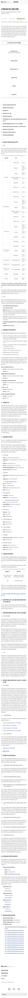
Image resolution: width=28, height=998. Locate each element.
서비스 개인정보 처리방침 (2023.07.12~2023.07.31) (14, 947)
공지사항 (3, 978)
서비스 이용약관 (4, 18)
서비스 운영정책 (12, 18)
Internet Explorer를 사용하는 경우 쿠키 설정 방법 (12, 722)
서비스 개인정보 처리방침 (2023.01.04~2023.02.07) (14, 936)
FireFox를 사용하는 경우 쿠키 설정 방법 (10, 728)
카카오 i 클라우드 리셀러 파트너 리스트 (12, 500)
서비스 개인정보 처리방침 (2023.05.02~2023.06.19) (14, 943)
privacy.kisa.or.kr (8, 890)
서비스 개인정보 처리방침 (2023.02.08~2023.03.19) (14, 938)
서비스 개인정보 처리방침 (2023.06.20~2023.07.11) (14, 945)
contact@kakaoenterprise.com (14, 874)
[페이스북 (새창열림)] (14, 989)
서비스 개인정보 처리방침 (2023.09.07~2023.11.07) (14, 951)
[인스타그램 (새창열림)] (19, 989)
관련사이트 (4, 994)
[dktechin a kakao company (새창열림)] (8, 966)
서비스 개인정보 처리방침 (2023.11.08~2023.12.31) (14, 953)
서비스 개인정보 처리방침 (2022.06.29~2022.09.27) (14, 930)
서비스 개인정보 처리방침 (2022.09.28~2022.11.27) (14, 932)
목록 (9, 576)
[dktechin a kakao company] (7, 2)
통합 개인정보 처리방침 (21, 18)
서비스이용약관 (4, 976)
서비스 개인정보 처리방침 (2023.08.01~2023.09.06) (14, 949)
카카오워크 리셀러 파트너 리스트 (11, 481)
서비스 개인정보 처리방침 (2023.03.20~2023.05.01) (14, 940)
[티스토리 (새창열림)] (9, 989)
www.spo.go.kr (8, 904)
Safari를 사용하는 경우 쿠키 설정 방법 (10, 725)
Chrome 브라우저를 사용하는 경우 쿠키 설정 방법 (12, 730)
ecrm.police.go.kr (8, 911)
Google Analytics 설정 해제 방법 (9, 748)
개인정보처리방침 (4, 970)
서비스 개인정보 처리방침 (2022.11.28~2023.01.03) (14, 934)
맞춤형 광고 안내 (6, 751)
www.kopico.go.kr (8, 897)
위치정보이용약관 (4, 973)
